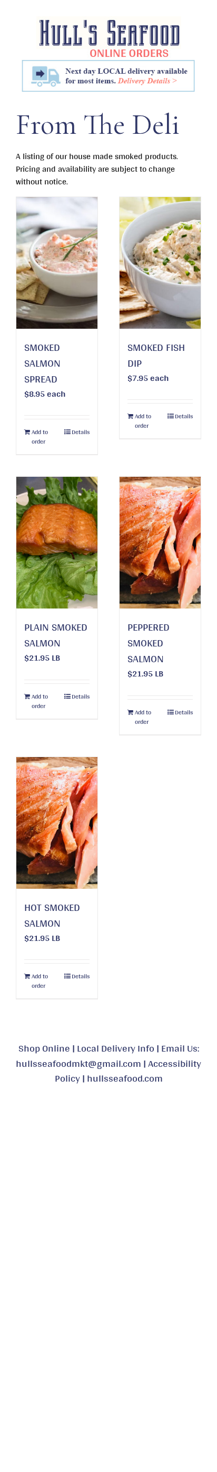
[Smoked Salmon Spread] (56, 263)
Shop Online (44, 1048)
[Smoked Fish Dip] (160, 263)
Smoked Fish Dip (156, 355)
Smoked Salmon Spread (42, 363)
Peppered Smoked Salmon (148, 642)
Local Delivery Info (115, 1048)
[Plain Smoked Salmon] (56, 543)
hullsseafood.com (125, 1078)
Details (81, 432)
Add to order (40, 436)
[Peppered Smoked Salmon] (160, 543)
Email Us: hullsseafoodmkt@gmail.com (107, 1055)
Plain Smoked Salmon (55, 634)
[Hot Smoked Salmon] (56, 823)
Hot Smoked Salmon (52, 915)
